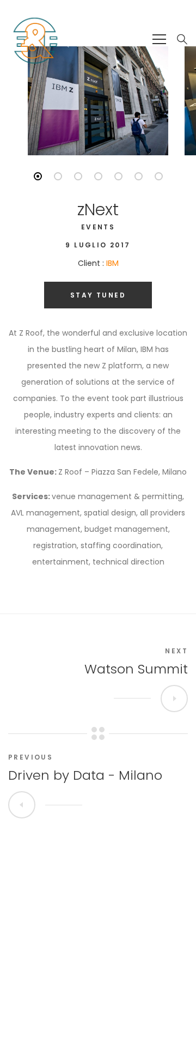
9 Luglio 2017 (97, 245)
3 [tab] (78, 176)
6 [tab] (138, 176)
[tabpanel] (98, 100)
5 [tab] (118, 176)
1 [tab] (38, 176)
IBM (112, 263)
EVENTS (98, 227)
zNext (98, 209)
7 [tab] (159, 176)
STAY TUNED (98, 295)
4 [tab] (98, 176)
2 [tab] (58, 176)
